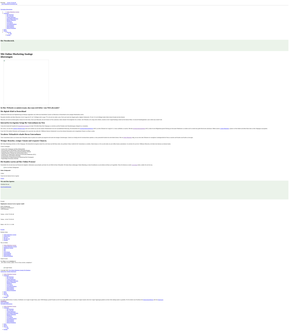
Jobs (8, 295)
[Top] (1, 333)
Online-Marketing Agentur (10, 234)
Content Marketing (11, 279)
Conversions (134, 165)
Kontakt (5, 297)
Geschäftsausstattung (12, 286)
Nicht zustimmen (5, 302)
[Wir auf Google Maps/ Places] (1, 1)
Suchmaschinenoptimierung (86, 128)
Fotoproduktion (7, 253)
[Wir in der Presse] (2, 1)
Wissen (5, 293)
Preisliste (6, 240)
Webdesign (9, 283)
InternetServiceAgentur (23, 126)
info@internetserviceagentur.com (9, 4)
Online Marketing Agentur (10, 274)
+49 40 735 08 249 (11, 2)
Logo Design (10, 285)
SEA (5, 250)
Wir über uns (7, 238)
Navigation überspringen (6, 9)
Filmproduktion (7, 254)
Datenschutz (3, 271)
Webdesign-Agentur (8, 248)
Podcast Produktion (8, 256)
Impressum (13, 271)
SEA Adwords (10, 278)
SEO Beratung (10, 277)
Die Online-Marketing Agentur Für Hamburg (19, 270)
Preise (5, 291)
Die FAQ (6, 237)
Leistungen (6, 275)
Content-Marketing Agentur (10, 246)
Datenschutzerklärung (148, 299)
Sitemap (9, 271)
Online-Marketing (127, 137)
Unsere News (7, 236)
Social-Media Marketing (12, 281)
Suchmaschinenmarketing (139, 128)
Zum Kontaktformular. (6, 187)
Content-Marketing (224, 128)
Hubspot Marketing (11, 282)
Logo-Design (7, 252)
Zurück (2, 178)
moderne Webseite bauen (19, 128)
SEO (5, 249)
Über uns (6, 294)
